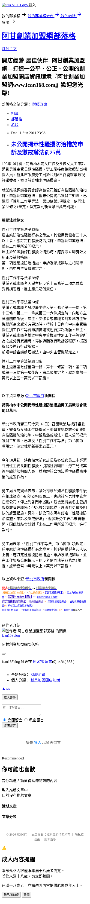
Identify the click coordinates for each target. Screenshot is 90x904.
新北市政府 (35, 396)
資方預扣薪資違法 (14, 601)
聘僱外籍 (68, 610)
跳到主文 (9, 49)
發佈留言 (10, 725)
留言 (48, 662)
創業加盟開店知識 (45, 680)
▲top (6, 688)
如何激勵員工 (54, 592)
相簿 (14, 114)
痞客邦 (38, 662)
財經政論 (39, 104)
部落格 (16, 119)
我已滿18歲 (11, 895)
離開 (27, 895)
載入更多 (10, 697)
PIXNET (22, 834)
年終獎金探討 (36, 601)
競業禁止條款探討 (31, 610)
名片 (14, 125)
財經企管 (37, 675)
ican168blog (11, 635)
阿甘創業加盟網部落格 (39, 36)
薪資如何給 (15, 597)
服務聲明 (50, 839)
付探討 (27, 597)
